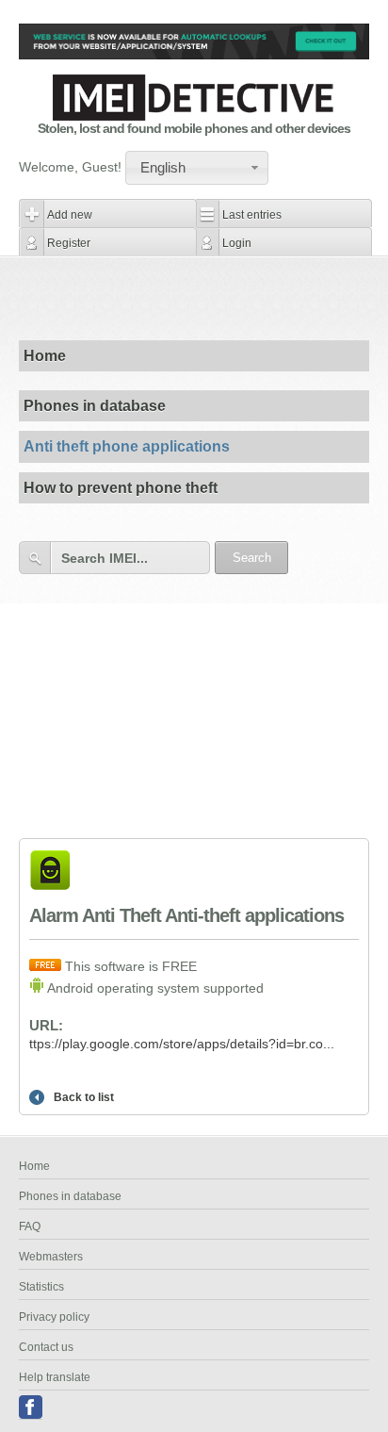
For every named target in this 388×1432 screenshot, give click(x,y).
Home (45, 356)
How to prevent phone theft (121, 488)
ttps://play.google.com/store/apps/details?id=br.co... (181, 1043)
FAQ (29, 1226)
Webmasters (51, 1256)
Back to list (84, 1097)
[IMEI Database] (194, 115)
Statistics (41, 1286)
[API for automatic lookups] (194, 54)
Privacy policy (54, 1317)
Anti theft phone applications (127, 446)
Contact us (46, 1347)
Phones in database (95, 406)
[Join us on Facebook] (30, 1407)
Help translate (54, 1377)
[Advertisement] (203, 297)
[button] (196, 168)
